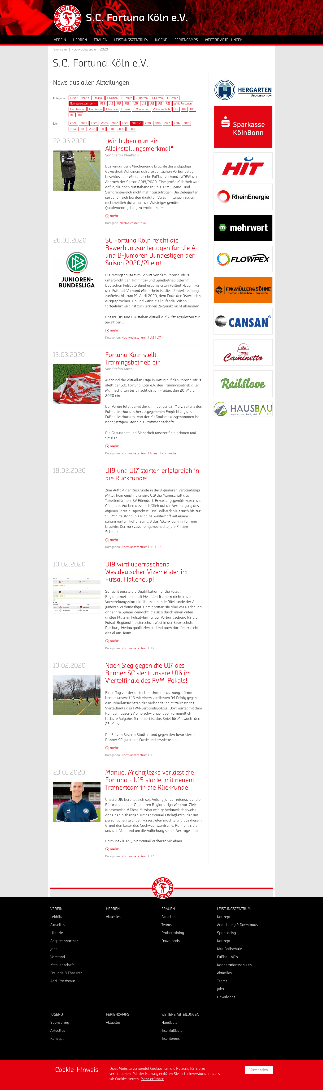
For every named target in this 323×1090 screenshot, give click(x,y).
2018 (158, 123)
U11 (168, 103)
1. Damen (112, 97)
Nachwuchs (169, 453)
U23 (102, 103)
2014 (73, 129)
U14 (144, 103)
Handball (98, 97)
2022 (114, 123)
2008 (131, 129)
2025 (83, 123)
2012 (92, 129)
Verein (85, 97)
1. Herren (126, 97)
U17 (119, 103)
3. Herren (157, 97)
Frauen (125, 109)
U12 (160, 103)
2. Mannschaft (161, 109)
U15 (135, 103)
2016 (177, 123)
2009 (121, 129)
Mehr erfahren (152, 1079)
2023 (104, 123)
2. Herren (142, 97)
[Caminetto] (243, 352)
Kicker (74, 97)
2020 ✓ (136, 123)
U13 (152, 103)
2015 (186, 123)
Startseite (60, 49)
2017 (167, 123)
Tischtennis (95, 109)
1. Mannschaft (141, 109)
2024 (94, 123)
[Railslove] (243, 383)
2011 (101, 129)
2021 (125, 123)
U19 (111, 103)
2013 (82, 129)
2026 (73, 123)
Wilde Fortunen (183, 103)
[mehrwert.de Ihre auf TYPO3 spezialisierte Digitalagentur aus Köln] (243, 228)
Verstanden (258, 1070)
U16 (127, 103)
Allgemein (112, 109)
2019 (148, 123)
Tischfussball (77, 109)
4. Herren (172, 97)
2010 (111, 129)
